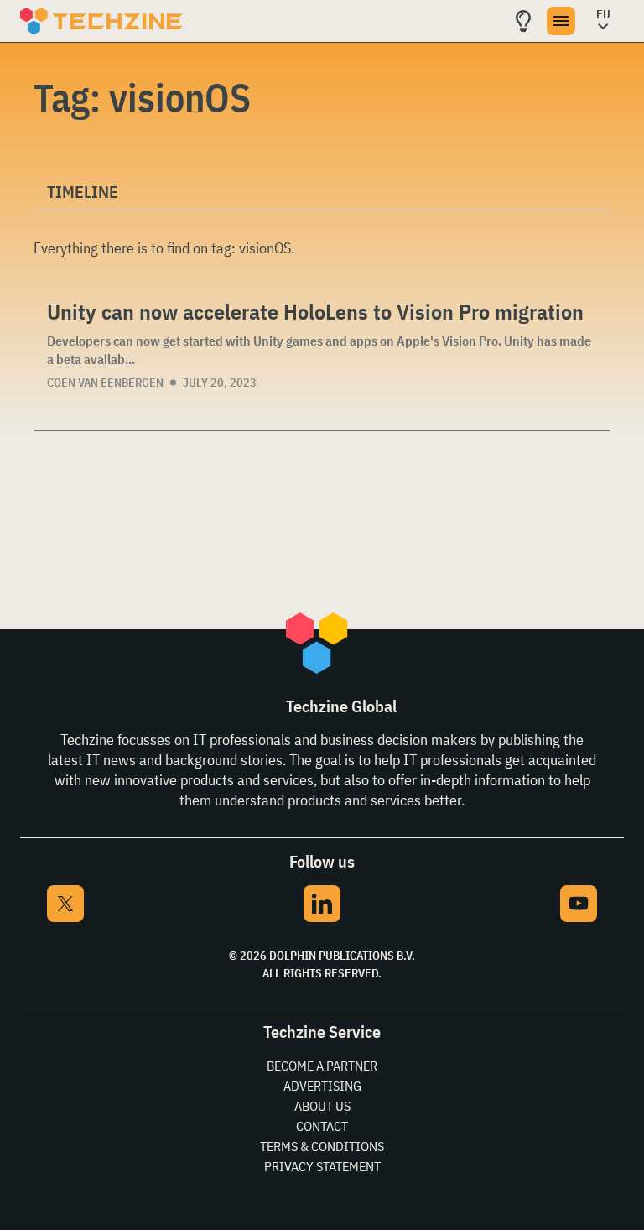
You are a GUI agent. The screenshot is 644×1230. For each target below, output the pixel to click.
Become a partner (322, 1065)
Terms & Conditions (322, 1146)
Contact (322, 1126)
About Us (322, 1105)
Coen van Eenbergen (105, 382)
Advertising (322, 1085)
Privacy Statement (322, 1166)
